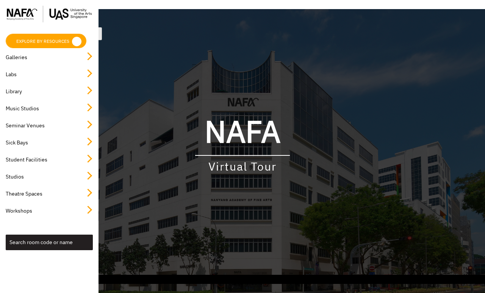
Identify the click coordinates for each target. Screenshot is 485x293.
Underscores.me (315, 279)
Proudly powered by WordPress (189, 279)
